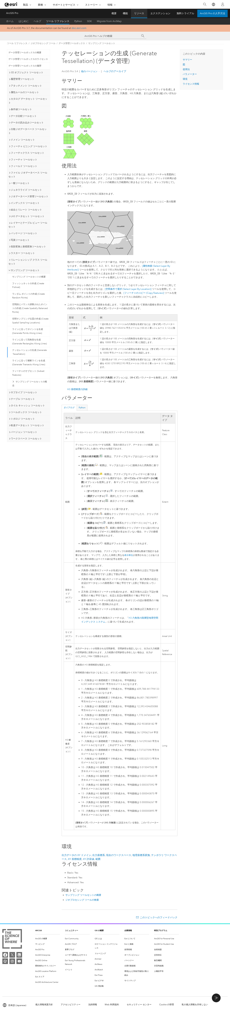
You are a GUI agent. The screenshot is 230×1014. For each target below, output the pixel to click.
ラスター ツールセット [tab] (23, 253)
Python (78, 21)
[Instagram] (12, 961)
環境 (185, 79)
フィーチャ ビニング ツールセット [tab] (29, 146)
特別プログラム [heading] (160, 930)
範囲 (97, 859)
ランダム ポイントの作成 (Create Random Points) (28, 296)
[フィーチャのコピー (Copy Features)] (144, 293)
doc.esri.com (79, 28)
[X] (12, 955)
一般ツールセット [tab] (20, 183)
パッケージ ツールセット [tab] (24, 233)
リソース (139, 13)
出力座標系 (98, 855)
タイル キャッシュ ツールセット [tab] (28, 405)
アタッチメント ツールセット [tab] (26, 85)
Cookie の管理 (166, 1004)
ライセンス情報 (191, 83)
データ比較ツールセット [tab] (24, 116)
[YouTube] (19, 961)
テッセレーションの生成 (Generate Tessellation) (29, 352)
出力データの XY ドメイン (76, 855)
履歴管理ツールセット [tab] (22, 79)
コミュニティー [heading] (71, 930)
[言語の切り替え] (213, 4)
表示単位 (128, 555)
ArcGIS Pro (12, 13)
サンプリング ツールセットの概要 (29, 276)
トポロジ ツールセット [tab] (23, 418)
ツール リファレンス (57, 21)
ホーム (10, 21)
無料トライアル (185, 13)
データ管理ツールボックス (72, 43)
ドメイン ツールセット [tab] (23, 139)
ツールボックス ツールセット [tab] (26, 412)
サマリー (187, 59)
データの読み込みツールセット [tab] (27, 122)
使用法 (186, 69)
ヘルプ (37, 21)
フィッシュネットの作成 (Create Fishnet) (28, 285)
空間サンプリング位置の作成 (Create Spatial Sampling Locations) (30, 320)
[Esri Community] (5, 961)
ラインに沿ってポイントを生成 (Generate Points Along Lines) (27, 331)
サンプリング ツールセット (101, 43)
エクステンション (160, 13)
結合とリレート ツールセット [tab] (26, 209)
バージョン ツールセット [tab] (24, 432)
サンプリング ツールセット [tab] (25, 270)
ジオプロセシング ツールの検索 (82, 899)
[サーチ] (142, 35)
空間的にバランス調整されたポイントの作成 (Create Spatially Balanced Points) (30, 308)
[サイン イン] (223, 4)
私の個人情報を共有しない (195, 1004)
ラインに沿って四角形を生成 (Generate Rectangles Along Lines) (29, 341)
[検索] (204, 4)
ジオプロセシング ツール (43, 43)
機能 (125, 13)
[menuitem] (47, 938)
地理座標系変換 (141, 855)
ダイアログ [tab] (69, 407)
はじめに (24, 21)
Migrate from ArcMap (109, 21)
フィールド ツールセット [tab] (24, 166)
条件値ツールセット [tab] (21, 109)
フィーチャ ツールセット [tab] (24, 159)
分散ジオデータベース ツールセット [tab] (27, 131)
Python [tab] (82, 407)
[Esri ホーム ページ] (11, 4)
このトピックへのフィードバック (158, 917)
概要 (114, 13)
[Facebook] (5, 955)
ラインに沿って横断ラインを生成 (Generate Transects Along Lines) (28, 362)
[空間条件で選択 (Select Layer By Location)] (128, 289)
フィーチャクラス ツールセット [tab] (27, 152)
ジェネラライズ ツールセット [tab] (26, 189)
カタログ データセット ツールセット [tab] (27, 100)
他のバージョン (89, 71)
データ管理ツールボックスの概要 (24, 52)
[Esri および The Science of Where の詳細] (12, 939)
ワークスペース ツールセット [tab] (26, 438)
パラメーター (190, 74)
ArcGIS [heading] (38, 930)
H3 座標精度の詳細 (77, 389)
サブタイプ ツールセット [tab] (24, 392)
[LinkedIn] (19, 955)
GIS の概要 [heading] (99, 930)
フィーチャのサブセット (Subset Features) (28, 373)
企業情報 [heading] (128, 930)
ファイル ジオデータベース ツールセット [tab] (27, 174)
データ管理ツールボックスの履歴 (24, 65)
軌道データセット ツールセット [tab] (27, 425)
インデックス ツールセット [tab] (25, 203)
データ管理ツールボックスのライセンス (28, 59)
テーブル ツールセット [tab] (23, 399)
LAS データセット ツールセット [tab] (27, 216)
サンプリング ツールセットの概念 (29, 383)
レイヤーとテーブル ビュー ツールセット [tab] (27, 224)
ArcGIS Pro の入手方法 (212, 13)
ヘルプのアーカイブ (114, 71)
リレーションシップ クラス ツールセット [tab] (27, 261)
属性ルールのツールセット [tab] (25, 92)
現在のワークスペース (118, 855)
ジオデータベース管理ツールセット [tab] (29, 196)
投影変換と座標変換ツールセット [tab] (28, 246)
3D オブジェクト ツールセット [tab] (27, 72)
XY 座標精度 (75, 859)
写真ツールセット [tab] (20, 240)
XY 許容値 (88, 859)
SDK (89, 21)
